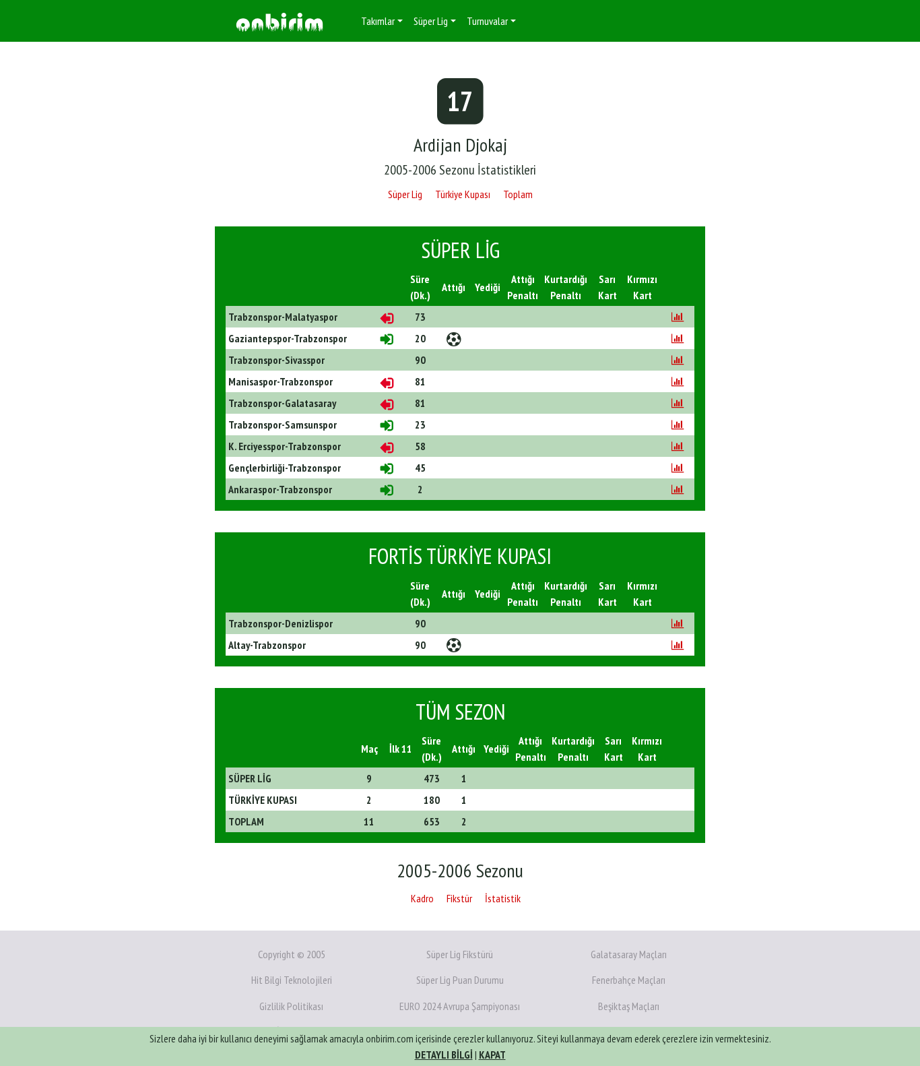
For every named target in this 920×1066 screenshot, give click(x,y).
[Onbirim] (279, 21)
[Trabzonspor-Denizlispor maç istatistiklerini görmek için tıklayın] (677, 623)
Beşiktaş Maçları (628, 1006)
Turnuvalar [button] (487, 21)
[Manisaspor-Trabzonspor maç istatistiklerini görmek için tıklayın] (677, 381)
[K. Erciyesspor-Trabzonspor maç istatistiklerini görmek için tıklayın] (677, 446)
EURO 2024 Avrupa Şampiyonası (459, 1006)
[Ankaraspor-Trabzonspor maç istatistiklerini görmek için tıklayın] (677, 489)
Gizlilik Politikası (291, 1006)
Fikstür (459, 898)
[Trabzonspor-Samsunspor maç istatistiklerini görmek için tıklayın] (677, 424)
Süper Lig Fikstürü (459, 954)
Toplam (518, 194)
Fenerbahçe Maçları (628, 979)
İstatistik (503, 898)
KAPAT (492, 1054)
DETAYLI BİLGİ (444, 1054)
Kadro (422, 898)
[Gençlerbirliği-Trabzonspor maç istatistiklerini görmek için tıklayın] (677, 467)
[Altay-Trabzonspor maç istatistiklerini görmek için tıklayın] (677, 645)
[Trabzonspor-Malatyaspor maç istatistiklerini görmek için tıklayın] (677, 316)
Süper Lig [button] (431, 21)
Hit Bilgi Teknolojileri (291, 979)
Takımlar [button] (378, 21)
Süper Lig (405, 194)
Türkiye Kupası (462, 194)
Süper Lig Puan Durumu (460, 979)
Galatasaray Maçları (629, 954)
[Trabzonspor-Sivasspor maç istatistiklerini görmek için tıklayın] (677, 360)
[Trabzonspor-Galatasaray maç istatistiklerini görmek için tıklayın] (677, 403)
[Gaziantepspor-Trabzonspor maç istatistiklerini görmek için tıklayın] (677, 338)
